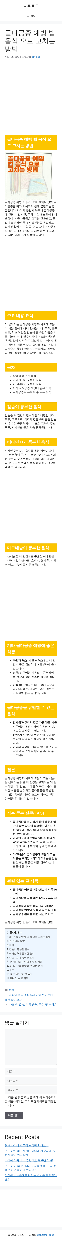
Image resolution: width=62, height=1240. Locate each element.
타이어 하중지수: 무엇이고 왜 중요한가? (29, 1160)
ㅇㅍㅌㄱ (31, 5)
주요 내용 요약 (17, 940)
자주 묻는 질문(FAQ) (21, 974)
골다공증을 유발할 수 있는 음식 (26, 965)
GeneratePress (45, 1234)
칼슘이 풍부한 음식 (19, 949)
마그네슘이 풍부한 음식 (21, 957)
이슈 (11, 990)
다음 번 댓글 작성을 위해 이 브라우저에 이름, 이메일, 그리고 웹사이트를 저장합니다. (32, 1101)
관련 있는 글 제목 (19, 978)
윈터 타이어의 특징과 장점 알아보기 (26, 1145)
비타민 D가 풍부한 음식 (21, 953)
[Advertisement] (31, 96)
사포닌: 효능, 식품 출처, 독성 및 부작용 (33, 1004)
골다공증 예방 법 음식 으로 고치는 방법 (30, 936)
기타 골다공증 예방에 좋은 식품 (25, 961)
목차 (11, 945)
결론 (11, 969)
